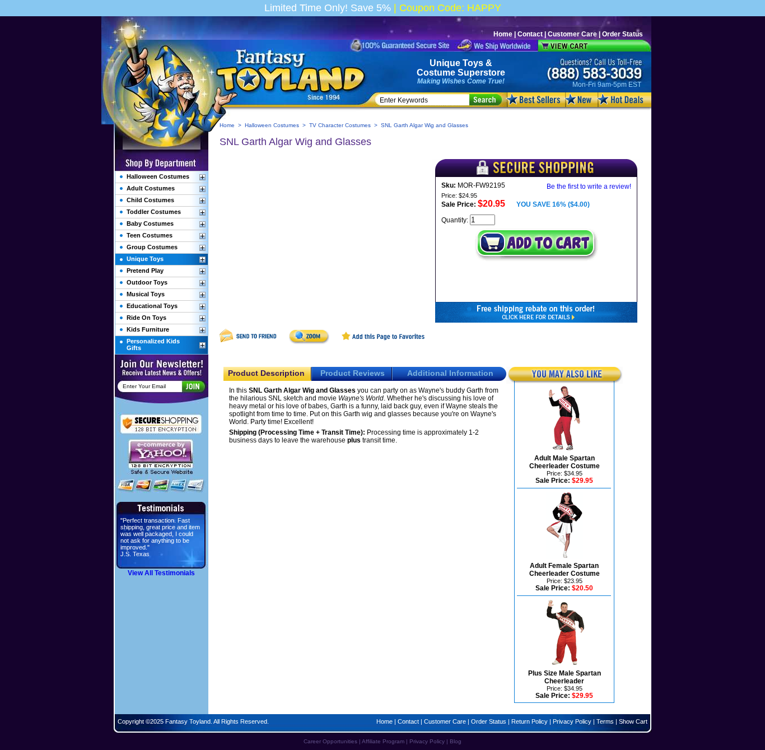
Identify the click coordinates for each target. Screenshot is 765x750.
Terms (605, 721)
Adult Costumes (151, 188)
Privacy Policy (572, 721)
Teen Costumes (149, 235)
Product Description (266, 373)
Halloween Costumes (272, 125)
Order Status (622, 34)
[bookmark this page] (384, 342)
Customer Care (572, 34)
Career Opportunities (330, 741)
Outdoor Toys (147, 282)
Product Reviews (352, 373)
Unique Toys (456, 63)
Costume (436, 72)
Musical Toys (146, 294)
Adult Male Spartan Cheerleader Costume (564, 462)
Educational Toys (152, 305)
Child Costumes (150, 200)
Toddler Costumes (154, 211)
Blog (455, 741)
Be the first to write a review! (589, 186)
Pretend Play (145, 270)
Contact (530, 34)
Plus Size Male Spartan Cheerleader (564, 677)
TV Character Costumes (340, 125)
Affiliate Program (383, 741)
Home (502, 34)
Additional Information (450, 373)
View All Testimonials (161, 573)
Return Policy (529, 721)
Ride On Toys (146, 317)
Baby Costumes (150, 223)
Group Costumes (152, 247)
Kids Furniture (148, 329)
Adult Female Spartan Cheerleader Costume (564, 569)
